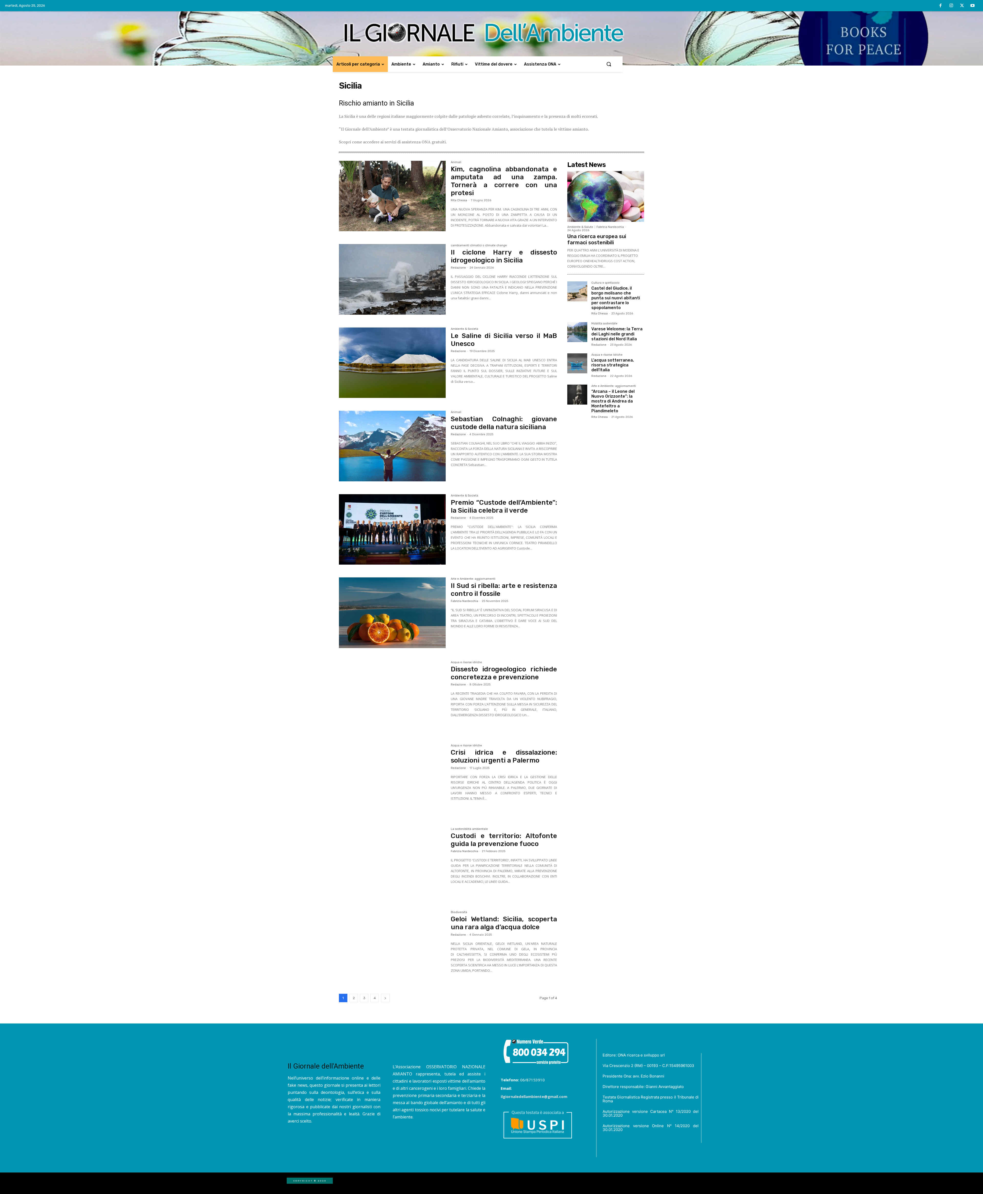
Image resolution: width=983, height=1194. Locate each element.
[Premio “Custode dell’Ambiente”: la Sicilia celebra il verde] (392, 529)
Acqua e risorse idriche (466, 662)
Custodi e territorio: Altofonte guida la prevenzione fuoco (504, 840)
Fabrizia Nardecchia (464, 601)
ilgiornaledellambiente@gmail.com (534, 1096)
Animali (456, 162)
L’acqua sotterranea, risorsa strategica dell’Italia (612, 365)
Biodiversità (459, 912)
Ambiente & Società (464, 329)
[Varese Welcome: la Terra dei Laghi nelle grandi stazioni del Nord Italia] (577, 332)
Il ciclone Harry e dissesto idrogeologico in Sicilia (504, 256)
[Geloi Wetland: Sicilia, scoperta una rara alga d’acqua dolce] (392, 946)
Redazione (458, 267)
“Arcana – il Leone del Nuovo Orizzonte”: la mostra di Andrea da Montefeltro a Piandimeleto (613, 401)
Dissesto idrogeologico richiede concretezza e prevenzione (504, 673)
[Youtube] (972, 6)
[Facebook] (940, 6)
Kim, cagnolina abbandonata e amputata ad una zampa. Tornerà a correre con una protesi (504, 181)
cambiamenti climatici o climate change (479, 245)
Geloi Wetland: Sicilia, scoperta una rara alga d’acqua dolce (504, 923)
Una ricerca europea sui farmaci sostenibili (596, 239)
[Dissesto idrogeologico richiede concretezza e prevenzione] (392, 696)
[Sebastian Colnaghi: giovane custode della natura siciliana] (392, 446)
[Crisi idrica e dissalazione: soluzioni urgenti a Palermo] (392, 779)
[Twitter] (962, 6)
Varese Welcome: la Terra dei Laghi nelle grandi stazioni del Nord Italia (617, 333)
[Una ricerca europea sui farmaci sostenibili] (605, 196)
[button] (608, 64)
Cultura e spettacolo (605, 282)
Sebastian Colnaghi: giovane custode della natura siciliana (504, 423)
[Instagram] (951, 6)
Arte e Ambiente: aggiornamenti (473, 578)
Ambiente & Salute (580, 227)
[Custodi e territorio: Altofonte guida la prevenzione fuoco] (392, 863)
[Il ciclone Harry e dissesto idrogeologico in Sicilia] (392, 279)
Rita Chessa (459, 200)
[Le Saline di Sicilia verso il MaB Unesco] (392, 362)
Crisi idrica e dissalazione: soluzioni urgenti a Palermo (504, 756)
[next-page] (385, 998)
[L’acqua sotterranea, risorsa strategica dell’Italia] (577, 363)
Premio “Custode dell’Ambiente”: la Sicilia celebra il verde (504, 506)
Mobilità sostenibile (604, 323)
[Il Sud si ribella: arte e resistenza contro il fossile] (392, 612)
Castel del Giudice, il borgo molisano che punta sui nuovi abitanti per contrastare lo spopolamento (615, 298)
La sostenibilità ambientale (469, 829)
